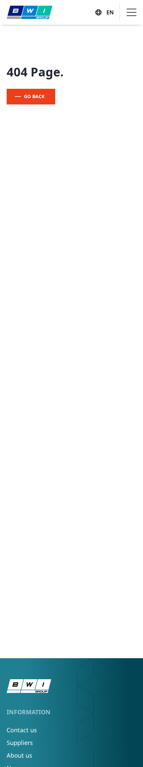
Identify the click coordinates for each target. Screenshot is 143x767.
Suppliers (20, 743)
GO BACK (34, 96)
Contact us (22, 730)
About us (19, 755)
